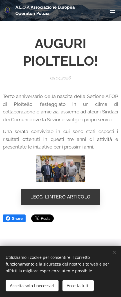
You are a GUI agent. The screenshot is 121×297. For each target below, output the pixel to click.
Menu (112, 10)
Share (17, 218)
